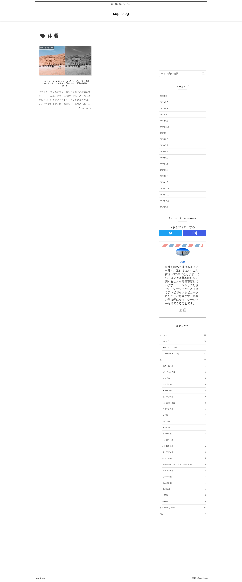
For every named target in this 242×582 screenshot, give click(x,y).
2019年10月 (164, 201)
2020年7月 (164, 145)
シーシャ (183, 335)
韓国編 (184, 501)
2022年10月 (164, 96)
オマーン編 (184, 390)
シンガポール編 (184, 403)
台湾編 (184, 495)
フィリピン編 (184, 452)
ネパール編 (184, 434)
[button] (203, 73)
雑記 (183, 514)
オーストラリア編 (184, 347)
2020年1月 (164, 182)
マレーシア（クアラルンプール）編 (184, 464)
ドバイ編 (184, 427)
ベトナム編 (184, 458)
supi (182, 261)
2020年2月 (164, 176)
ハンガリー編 (184, 440)
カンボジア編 (184, 397)
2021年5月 (164, 121)
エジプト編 (184, 384)
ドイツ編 (184, 421)
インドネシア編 (184, 372)
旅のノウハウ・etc (183, 508)
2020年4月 (164, 164)
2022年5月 (164, 102)
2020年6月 (164, 151)
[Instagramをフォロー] (194, 233)
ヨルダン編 (184, 483)
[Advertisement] (93, 132)
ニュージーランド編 (184, 354)
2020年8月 (164, 139)
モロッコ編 (184, 477)
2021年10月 (164, 114)
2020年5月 (164, 158)
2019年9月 (164, 207)
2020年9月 (164, 133)
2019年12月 (164, 188)
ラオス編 (184, 489)
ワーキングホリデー (183, 341)
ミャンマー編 (184, 471)
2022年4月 (164, 108)
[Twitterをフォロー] (170, 233)
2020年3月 (164, 170)
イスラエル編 (184, 366)
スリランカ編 (184, 409)
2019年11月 (164, 194)
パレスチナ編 (184, 446)
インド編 (184, 378)
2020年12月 (164, 127)
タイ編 (184, 415)
